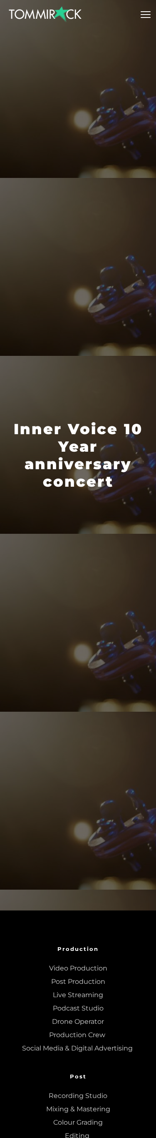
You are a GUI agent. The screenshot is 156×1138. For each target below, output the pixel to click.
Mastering (93, 1109)
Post (78, 1076)
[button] (146, 15)
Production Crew (78, 1035)
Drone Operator (78, 1021)
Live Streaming (78, 995)
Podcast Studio (78, 1008)
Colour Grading (78, 1122)
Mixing (57, 1109)
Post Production (78, 981)
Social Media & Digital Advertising (78, 1048)
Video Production (78, 968)
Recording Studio (78, 1096)
